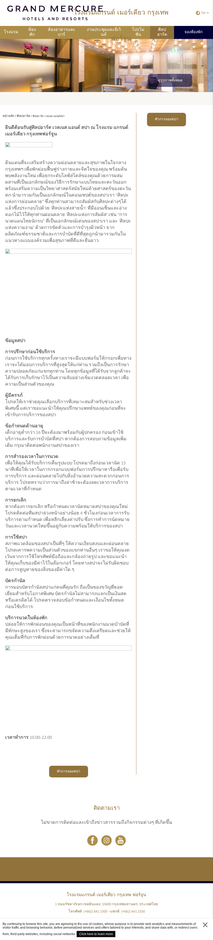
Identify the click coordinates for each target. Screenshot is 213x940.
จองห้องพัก (193, 32)
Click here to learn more (96, 934)
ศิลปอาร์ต (162, 32)
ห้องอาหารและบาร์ (61, 32)
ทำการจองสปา (68, 772)
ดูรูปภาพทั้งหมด (170, 80)
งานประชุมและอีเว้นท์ (104, 32)
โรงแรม (11, 32)
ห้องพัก (32, 32)
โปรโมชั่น (138, 32)
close (205, 929)
